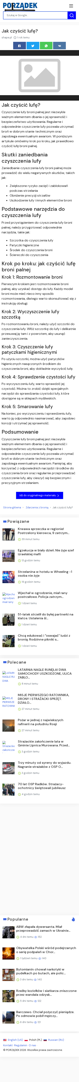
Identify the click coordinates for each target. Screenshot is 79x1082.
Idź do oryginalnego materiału (38, 495)
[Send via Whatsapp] (46, 45)
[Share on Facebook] (19, 45)
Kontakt (8, 1045)
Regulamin (20, 1045)
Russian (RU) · (56, 1040)
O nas (32, 1045)
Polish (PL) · (36, 1040)
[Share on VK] (59, 45)
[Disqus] (39, 858)
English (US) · (16, 1040)
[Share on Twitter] (33, 45)
